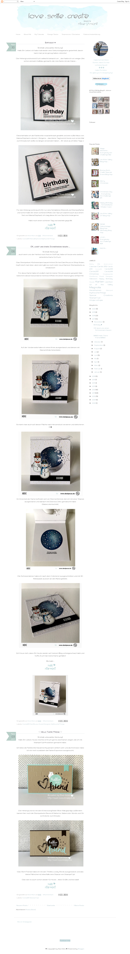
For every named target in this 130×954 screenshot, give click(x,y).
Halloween (93, 279)
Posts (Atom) (31, 909)
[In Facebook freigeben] (65, 236)
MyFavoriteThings (48, 238)
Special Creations (101, 295)
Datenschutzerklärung (91, 34)
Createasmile (108, 274)
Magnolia (95, 287)
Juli (95, 352)
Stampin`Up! (34, 898)
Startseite (51, 905)
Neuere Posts (22, 905)
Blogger (81, 949)
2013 (94, 386)
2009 (94, 400)
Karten (99, 281)
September (99, 345)
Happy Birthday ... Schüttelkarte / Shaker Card (106, 205)
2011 (93, 393)
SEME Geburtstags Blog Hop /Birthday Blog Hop (106, 228)
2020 (94, 309)
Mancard (109, 290)
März (96, 365)
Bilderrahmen (108, 264)
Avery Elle (94, 264)
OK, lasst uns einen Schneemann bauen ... (50, 246)
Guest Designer (45, 724)
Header (92, 282)
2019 (94, 312)
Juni (96, 355)
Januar (97, 372)
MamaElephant (35, 238)
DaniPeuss (34, 724)
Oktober (97, 342)
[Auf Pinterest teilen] (67, 236)
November (98, 322)
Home (18, 34)
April (96, 362)
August (97, 348)
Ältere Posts (79, 905)
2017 (93, 319)
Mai (95, 358)
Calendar (93, 266)
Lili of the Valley (101, 284)
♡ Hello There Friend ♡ (50, 731)
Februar (97, 368)
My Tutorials (39, 34)
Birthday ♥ (50, 42)
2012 (94, 389)
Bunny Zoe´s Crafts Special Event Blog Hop (106, 172)
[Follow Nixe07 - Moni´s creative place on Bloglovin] (101, 79)
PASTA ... (103, 248)
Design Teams (52, 34)
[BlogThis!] (61, 236)
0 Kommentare (48, 235)
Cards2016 (109, 269)
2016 (94, 376)
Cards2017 (25, 238)
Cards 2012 (102, 266)
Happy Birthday (106, 279)
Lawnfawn (109, 282)
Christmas (94, 274)
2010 (94, 396)
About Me (27, 34)
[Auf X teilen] (63, 236)
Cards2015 (98, 269)
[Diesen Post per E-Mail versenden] (59, 236)
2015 (93, 379)
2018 (94, 315)
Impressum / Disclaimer (71, 34)
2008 (94, 403)
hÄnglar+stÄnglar (96, 300)
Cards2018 (109, 271)
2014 (94, 383)
